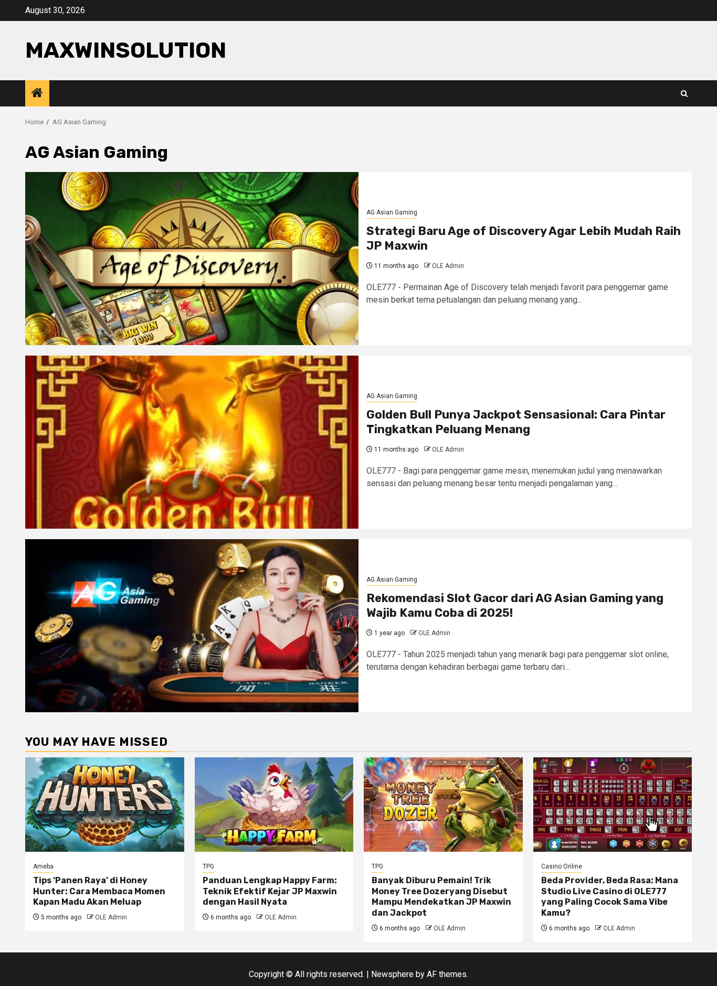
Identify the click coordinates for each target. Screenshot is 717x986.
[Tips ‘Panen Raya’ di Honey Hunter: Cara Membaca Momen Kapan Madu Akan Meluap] (104, 804)
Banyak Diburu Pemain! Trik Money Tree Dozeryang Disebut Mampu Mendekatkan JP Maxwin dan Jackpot (441, 896)
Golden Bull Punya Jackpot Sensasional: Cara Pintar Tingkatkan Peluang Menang (516, 422)
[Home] (37, 94)
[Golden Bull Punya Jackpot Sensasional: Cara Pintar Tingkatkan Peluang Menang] (191, 442)
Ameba (43, 866)
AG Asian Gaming (391, 212)
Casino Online (561, 866)
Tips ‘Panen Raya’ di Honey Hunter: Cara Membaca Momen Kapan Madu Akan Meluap (99, 891)
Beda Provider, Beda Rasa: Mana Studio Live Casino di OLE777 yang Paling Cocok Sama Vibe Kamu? (609, 896)
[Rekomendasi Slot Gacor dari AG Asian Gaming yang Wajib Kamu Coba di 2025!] (191, 625)
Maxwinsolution (125, 50)
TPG (208, 866)
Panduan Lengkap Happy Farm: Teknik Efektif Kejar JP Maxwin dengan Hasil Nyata (270, 891)
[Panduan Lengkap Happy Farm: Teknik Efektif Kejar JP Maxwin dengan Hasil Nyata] (274, 804)
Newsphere (392, 974)
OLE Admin (448, 266)
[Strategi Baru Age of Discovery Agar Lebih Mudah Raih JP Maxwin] (191, 258)
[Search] (684, 93)
